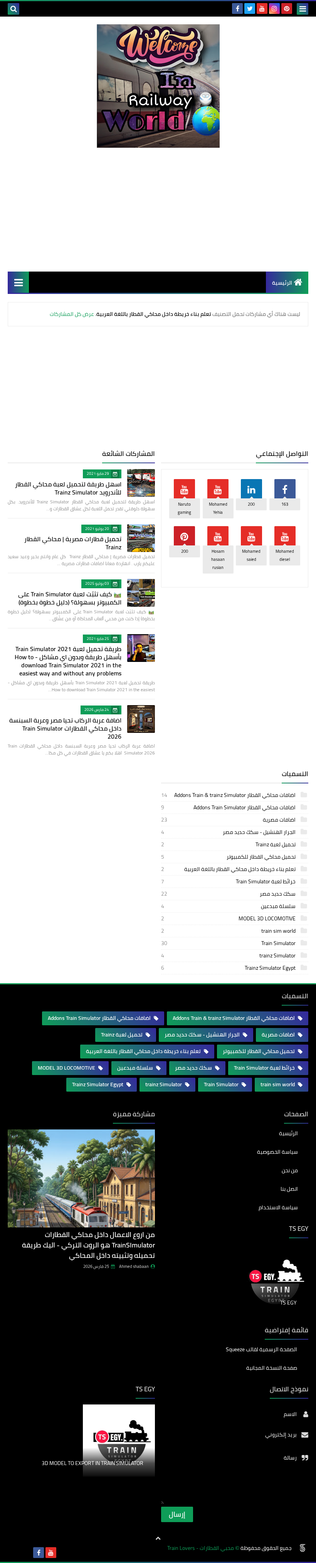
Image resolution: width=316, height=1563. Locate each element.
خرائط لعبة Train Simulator (229, 881)
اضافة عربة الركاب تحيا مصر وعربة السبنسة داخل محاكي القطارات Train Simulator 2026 (65, 728)
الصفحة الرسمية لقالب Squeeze (261, 1349)
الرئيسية (282, 283)
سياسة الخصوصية (277, 1152)
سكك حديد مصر (229, 894)
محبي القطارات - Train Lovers (200, 1548)
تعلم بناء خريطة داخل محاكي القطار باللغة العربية (229, 869)
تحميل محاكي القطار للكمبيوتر (229, 857)
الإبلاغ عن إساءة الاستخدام (121, 1490)
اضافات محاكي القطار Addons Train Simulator (229, 807)
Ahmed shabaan (134, 1266)
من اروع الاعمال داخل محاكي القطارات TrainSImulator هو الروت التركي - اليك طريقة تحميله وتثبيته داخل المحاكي (88, 1245)
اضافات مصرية (229, 820)
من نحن (290, 1170)
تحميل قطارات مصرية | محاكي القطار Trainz (72, 543)
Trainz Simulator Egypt (229, 968)
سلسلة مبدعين (229, 906)
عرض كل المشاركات (72, 314)
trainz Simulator (229, 955)
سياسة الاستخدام (278, 1207)
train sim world (229, 931)
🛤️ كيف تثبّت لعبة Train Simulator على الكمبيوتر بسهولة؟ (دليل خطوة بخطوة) (69, 598)
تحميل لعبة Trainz (229, 844)
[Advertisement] (158, 209)
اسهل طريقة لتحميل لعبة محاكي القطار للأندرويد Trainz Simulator (68, 488)
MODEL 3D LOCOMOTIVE (229, 918)
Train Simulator (229, 943)
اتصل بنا (289, 1189)
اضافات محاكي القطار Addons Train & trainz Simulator (229, 795)
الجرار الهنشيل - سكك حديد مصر (229, 832)
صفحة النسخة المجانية (271, 1368)
